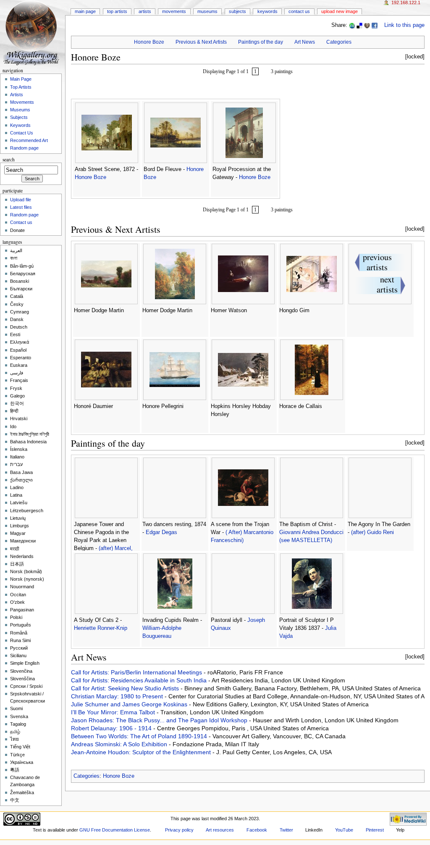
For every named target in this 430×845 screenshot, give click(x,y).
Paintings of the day (260, 42)
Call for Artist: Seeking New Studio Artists (126, 688)
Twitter (286, 829)
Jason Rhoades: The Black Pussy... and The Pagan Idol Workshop (160, 720)
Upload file (20, 199)
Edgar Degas (161, 532)
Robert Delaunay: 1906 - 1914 (112, 728)
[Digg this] (367, 25)
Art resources (220, 829)
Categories (338, 42)
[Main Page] (32, 32)
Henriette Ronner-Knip (100, 628)
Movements (174, 11)
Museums (207, 11)
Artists (145, 11)
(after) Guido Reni (372, 532)
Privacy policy (179, 829)
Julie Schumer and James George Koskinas (130, 704)
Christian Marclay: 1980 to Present (118, 696)
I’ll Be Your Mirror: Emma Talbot (114, 712)
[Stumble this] (352, 25)
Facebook (256, 829)
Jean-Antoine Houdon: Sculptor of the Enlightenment (141, 752)
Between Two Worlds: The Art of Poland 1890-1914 (140, 736)
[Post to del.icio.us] (359, 25)
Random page (24, 147)
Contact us (21, 222)
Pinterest (375, 829)
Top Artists (117, 11)
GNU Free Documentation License (114, 829)
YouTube (344, 829)
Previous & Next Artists (201, 42)
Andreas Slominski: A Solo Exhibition (120, 744)
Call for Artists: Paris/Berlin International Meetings (137, 672)
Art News (304, 42)
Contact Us (299, 11)
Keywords (267, 11)
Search (9, 159)
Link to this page (404, 25)
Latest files (21, 207)
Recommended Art (29, 140)
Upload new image (339, 11)
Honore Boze (149, 42)
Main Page (85, 11)
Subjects (237, 11)
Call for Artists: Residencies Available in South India (139, 680)
